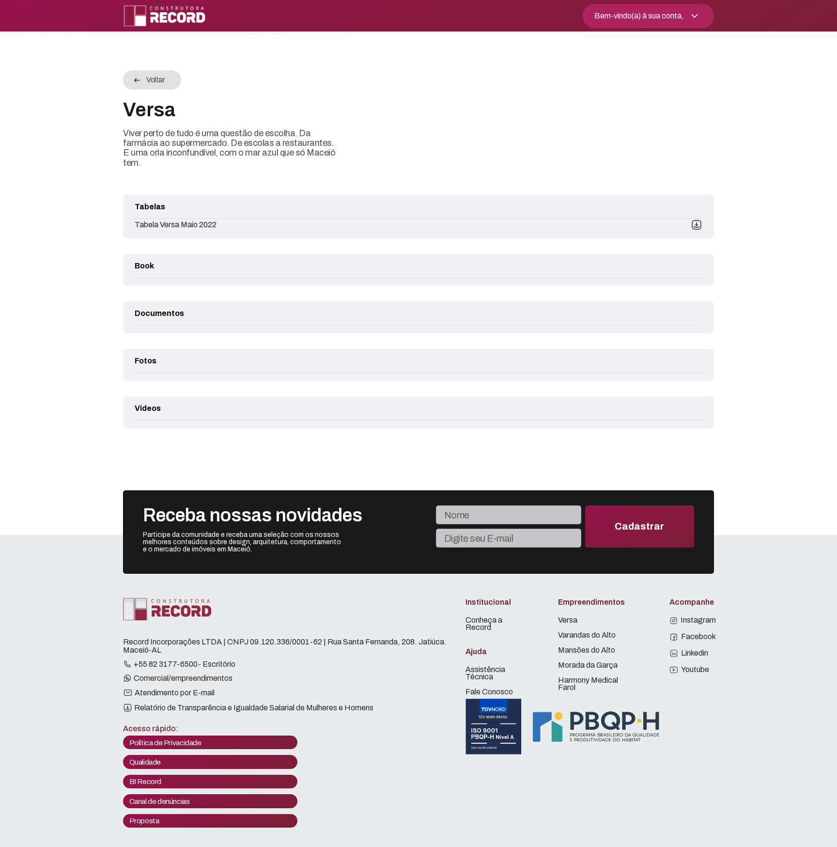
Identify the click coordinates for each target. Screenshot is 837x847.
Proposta (144, 820)
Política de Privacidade (165, 742)
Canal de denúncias (159, 801)
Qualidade (145, 762)
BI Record (145, 781)
